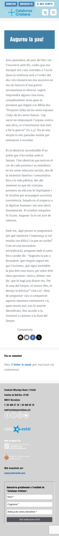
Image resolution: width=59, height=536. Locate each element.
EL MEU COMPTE (45, 4)
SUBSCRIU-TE (26, 4)
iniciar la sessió (22, 365)
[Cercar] (45, 12)
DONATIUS (11, 4)
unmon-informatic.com (14, 473)
